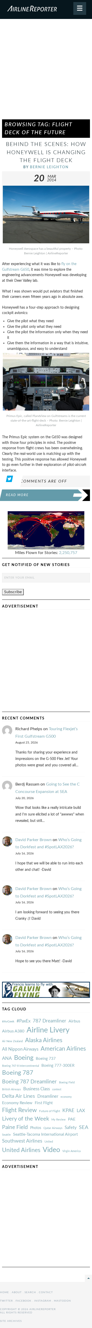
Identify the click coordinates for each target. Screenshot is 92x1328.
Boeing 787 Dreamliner (29, 1081)
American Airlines (63, 1049)
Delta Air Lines (18, 1096)
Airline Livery (48, 1030)
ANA (7, 1058)
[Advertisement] (46, 71)
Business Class (36, 1089)
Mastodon (62, 1301)
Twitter (6, 1301)
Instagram (42, 1301)
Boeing (23, 1058)
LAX (81, 1110)
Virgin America (71, 1151)
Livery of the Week (25, 1119)
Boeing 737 (46, 1059)
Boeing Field (67, 1082)
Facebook (23, 1301)
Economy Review (17, 1103)
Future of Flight (49, 1111)
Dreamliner (47, 1096)
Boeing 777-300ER (57, 1066)
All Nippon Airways (20, 1049)
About (17, 1292)
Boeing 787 (17, 1073)
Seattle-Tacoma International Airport (45, 1134)
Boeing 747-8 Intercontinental (20, 1065)
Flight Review (19, 1110)
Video (51, 1149)
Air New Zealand (12, 1041)
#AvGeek (8, 1021)
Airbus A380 (13, 1031)
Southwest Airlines (22, 1141)
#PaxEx (23, 1021)
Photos (35, 1128)
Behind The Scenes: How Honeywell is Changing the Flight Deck (46, 152)
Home (4, 1292)
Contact (46, 1292)
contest (56, 1089)
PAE (71, 1119)
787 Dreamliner (49, 1021)
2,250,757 (68, 553)
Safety (71, 1127)
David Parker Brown (33, 840)
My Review (58, 1119)
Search (30, 1292)
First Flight (44, 1103)
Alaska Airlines (43, 1040)
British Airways (11, 1089)
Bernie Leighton (49, 167)
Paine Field (15, 1127)
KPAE (68, 1110)
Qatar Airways (52, 1128)
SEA (83, 1127)
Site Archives (11, 1321)
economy (66, 1096)
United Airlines (21, 1150)
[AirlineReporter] (46, 9)
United (48, 1141)
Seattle (6, 1134)
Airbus (74, 1021)
